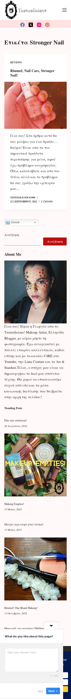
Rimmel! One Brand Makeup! (21, 608)
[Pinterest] (47, 25)
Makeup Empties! (14, 504)
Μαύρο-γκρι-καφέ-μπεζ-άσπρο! (24, 524)
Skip (40, 690)
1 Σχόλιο (46, 201)
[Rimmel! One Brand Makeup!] (35, 568)
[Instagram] (39, 25)
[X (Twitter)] (31, 25)
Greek (15, 222)
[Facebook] (22, 25)
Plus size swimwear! (15, 420)
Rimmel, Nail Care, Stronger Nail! (32, 73)
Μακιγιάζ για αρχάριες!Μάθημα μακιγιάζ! (31, 628)
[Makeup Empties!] (35, 465)
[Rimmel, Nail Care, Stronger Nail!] (35, 105)
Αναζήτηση (11, 235)
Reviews (16, 62)
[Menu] (64, 10)
